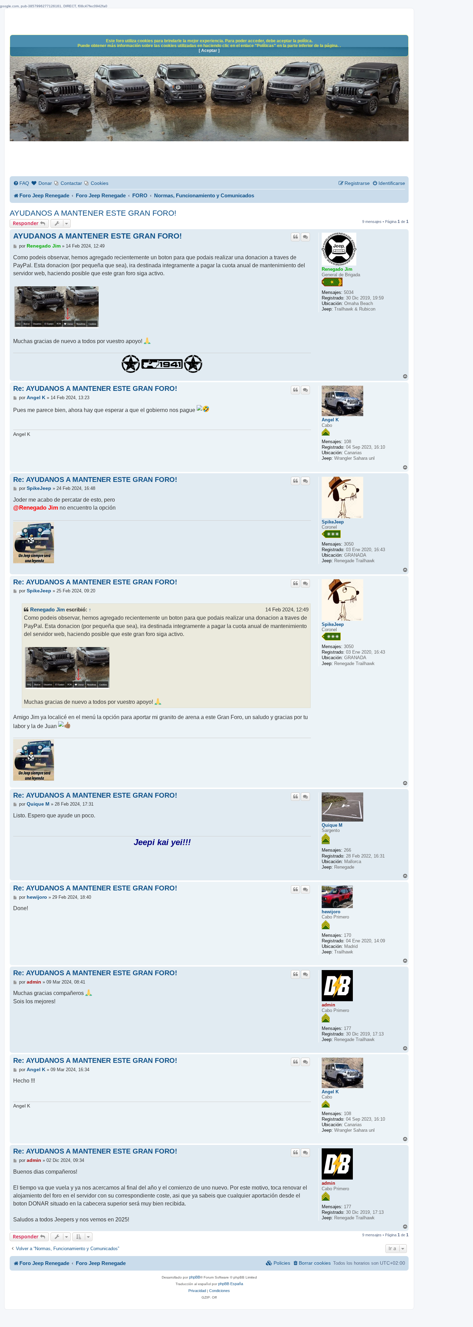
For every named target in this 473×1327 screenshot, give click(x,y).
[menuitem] (21, 183)
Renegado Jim (337, 269)
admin (328, 1004)
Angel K (330, 419)
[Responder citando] (295, 237)
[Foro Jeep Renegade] (209, 96)
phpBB (194, 1277)
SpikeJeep (333, 521)
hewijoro (331, 911)
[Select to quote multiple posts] (305, 237)
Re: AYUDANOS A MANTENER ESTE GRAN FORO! (95, 388)
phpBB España (230, 1284)
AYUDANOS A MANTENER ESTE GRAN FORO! (93, 213)
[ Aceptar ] (209, 50)
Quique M (332, 825)
